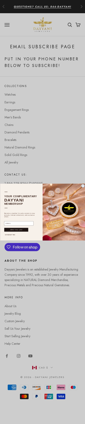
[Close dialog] (82, 185)
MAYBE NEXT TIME (10, 235)
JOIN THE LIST (16, 229)
